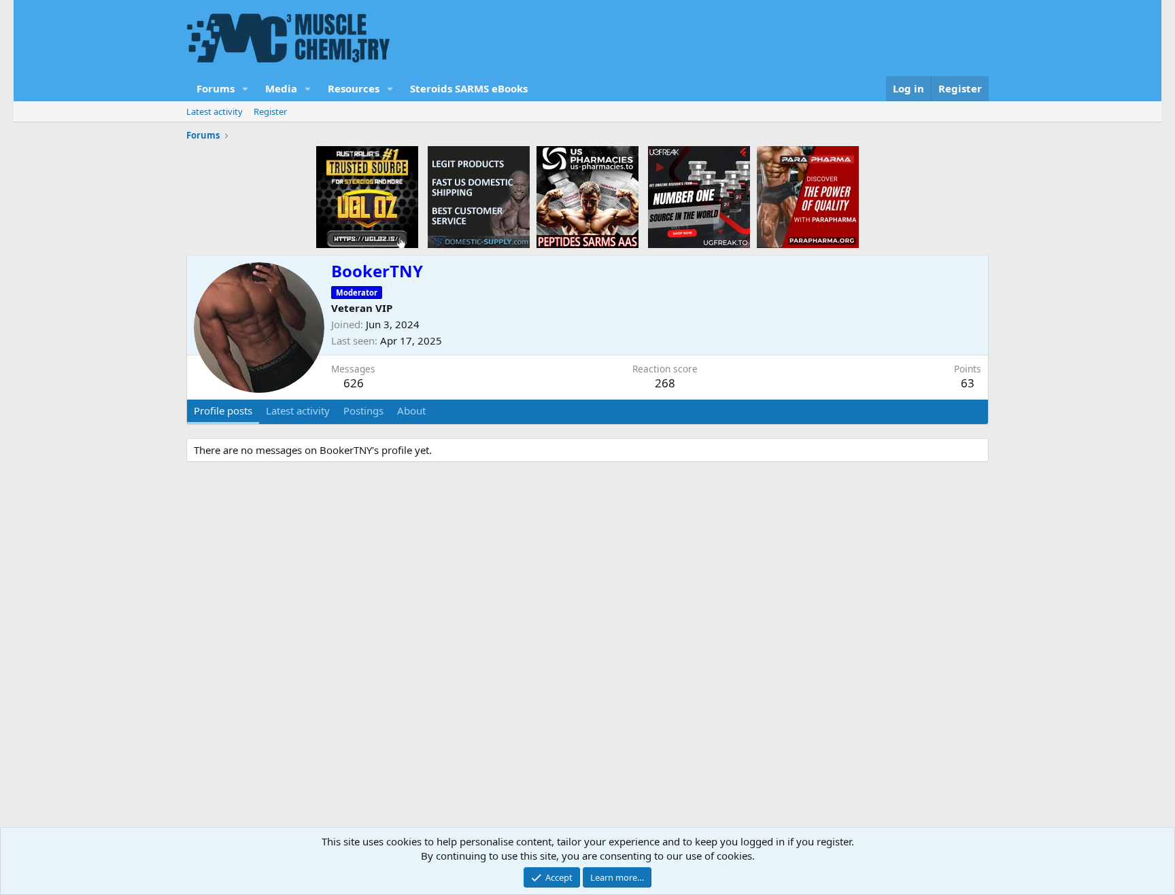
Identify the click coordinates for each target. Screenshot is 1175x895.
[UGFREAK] (699, 196)
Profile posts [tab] (223, 410)
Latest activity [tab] (298, 410)
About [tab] (411, 410)
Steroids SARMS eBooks (469, 88)
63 (967, 383)
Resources (353, 88)
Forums (216, 88)
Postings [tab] (363, 410)
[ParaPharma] (808, 196)
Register (270, 111)
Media (281, 88)
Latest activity (214, 111)
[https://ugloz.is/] (367, 196)
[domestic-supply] (479, 196)
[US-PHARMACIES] (587, 196)
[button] (245, 88)
